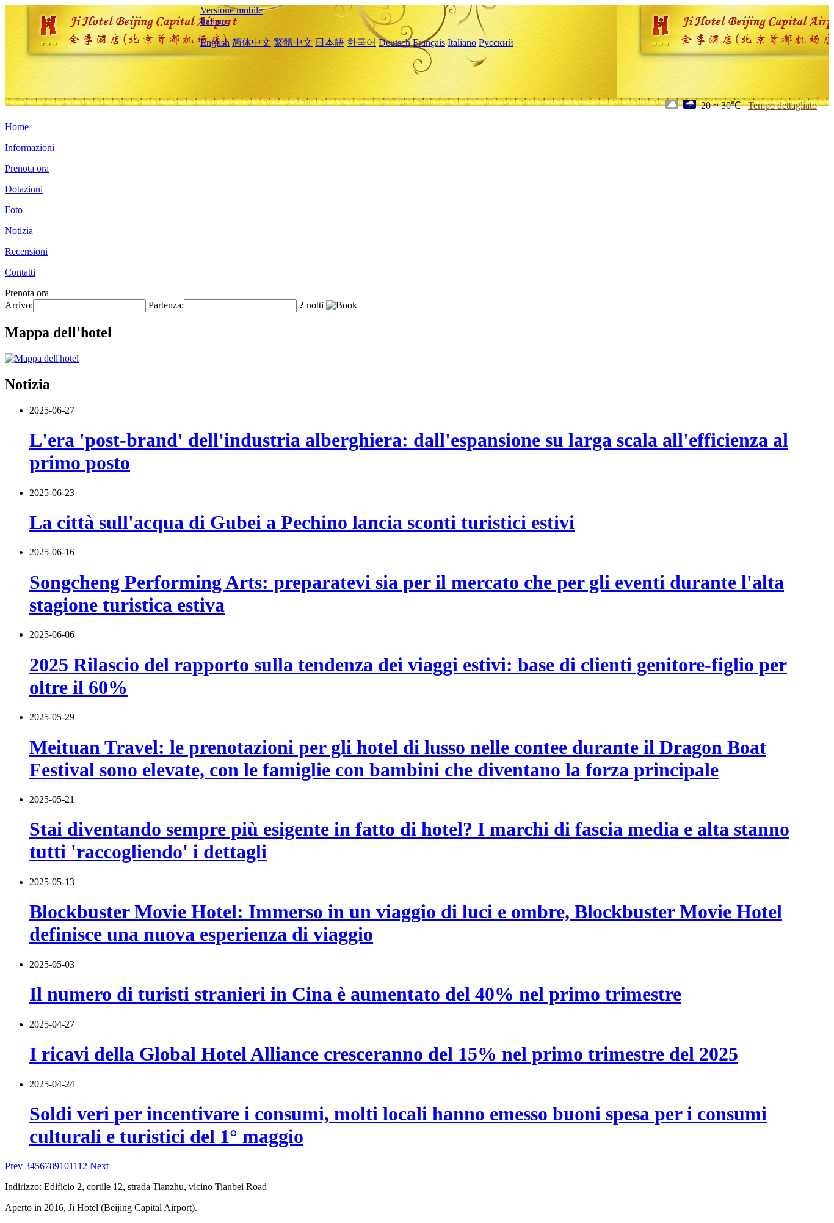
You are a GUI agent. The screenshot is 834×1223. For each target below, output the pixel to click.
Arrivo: (19, 305)
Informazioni (29, 147)
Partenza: (166, 305)
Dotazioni (24, 189)
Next (99, 1166)
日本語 (329, 42)
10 (64, 1166)
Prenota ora (27, 168)
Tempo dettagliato (782, 105)
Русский (496, 42)
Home (17, 127)
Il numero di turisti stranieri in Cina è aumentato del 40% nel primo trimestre (355, 994)
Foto (14, 210)
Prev (15, 1166)
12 (82, 1166)
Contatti (20, 272)
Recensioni (26, 251)
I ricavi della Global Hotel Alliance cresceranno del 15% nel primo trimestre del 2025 (383, 1054)
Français (429, 42)
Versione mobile (231, 10)
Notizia (19, 230)
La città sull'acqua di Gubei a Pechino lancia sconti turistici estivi (302, 522)
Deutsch (394, 42)
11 (73, 1166)
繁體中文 (293, 42)
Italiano (214, 21)
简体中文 (251, 42)
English (215, 42)
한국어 (361, 42)
